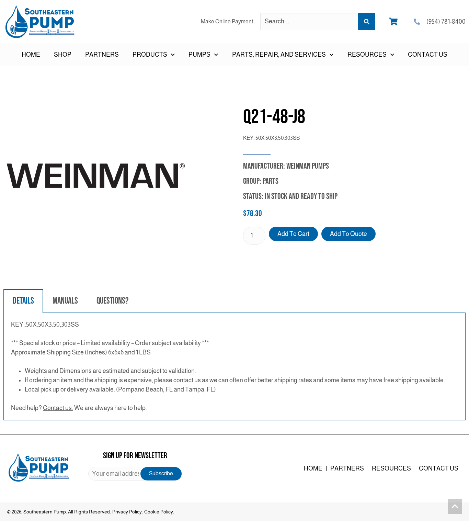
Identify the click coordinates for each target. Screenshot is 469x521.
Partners (102, 54)
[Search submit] (366, 21)
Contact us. (58, 408)
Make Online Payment (227, 21)
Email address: (135, 473)
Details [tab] (23, 301)
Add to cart (293, 233)
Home (31, 54)
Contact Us (427, 54)
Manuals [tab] (65, 301)
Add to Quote (348, 233)
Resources (391, 468)
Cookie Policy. (159, 511)
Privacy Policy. (127, 511)
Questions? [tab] (112, 301)
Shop (62, 54)
